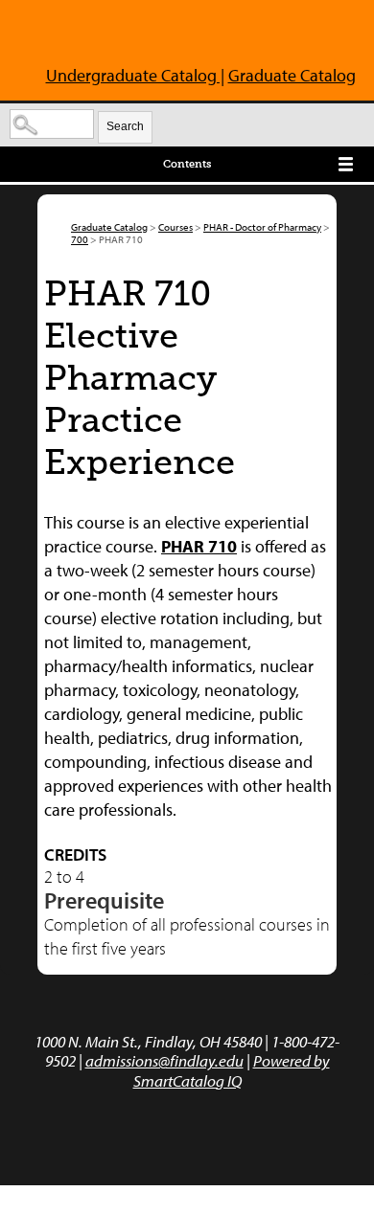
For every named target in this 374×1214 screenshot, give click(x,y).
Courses (175, 227)
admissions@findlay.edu (164, 1060)
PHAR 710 (199, 546)
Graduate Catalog (292, 75)
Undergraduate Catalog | (135, 75)
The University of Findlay (103, 36)
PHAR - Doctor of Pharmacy (262, 227)
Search (125, 126)
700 (79, 239)
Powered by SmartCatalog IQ (231, 1070)
